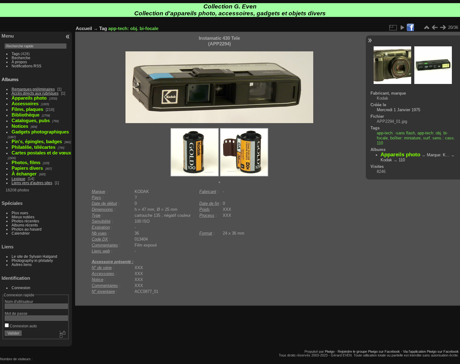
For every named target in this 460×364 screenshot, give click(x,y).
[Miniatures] (426, 27)
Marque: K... (438, 155)
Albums (10, 79)
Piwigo (330, 351)
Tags (16, 54)
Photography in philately (32, 260)
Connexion (21, 288)
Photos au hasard (27, 229)
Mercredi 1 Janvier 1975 (398, 109)
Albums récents (25, 225)
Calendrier (21, 233)
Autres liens (22, 265)
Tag (103, 28)
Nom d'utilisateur (19, 301)
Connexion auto (23, 326)
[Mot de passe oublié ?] (62, 334)
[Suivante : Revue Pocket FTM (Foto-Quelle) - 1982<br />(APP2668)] (443, 27)
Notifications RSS (26, 66)
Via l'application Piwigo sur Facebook (431, 351)
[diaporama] (402, 27)
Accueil (84, 28)
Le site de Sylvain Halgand (34, 256)
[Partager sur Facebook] (410, 27)
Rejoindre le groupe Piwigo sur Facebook (369, 351)
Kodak (386, 160)
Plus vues (20, 213)
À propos (19, 62)
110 (402, 160)
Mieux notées (23, 217)
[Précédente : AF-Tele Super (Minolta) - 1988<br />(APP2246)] (435, 27)
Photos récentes (25, 221)
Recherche (21, 58)
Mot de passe (16, 313)
